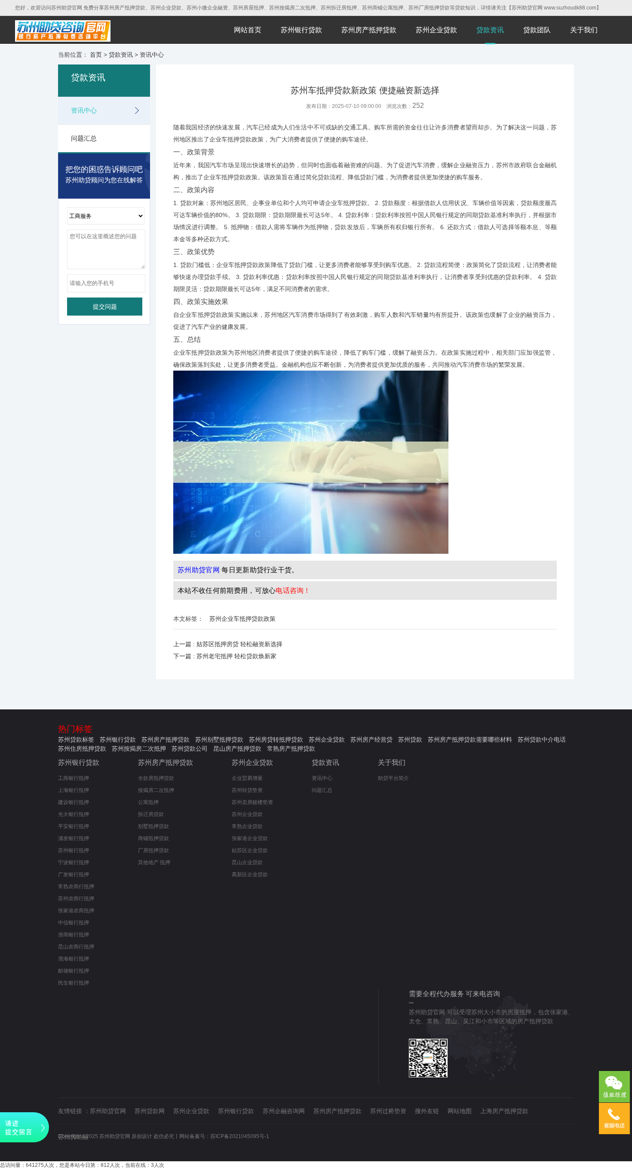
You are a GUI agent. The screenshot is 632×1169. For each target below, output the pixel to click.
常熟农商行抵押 (76, 887)
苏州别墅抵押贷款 (219, 739)
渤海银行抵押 (73, 959)
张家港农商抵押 (76, 911)
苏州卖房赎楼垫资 (252, 802)
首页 (96, 54)
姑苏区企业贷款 (250, 850)
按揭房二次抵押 (156, 790)
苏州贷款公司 (190, 748)
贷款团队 (537, 30)
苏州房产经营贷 (371, 739)
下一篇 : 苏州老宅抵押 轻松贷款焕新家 (224, 656)
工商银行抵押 (73, 778)
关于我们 (584, 30)
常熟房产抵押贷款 (291, 748)
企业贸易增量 (247, 778)
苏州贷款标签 (76, 739)
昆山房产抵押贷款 (237, 748)
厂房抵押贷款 (153, 850)
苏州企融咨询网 (284, 1111)
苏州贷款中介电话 (542, 739)
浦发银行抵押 (73, 838)
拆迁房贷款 (151, 814)
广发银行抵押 (73, 874)
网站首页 (247, 30)
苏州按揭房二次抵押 (139, 748)
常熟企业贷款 (247, 826)
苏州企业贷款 (436, 30)
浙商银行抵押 (73, 935)
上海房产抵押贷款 (504, 1111)
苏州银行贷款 (301, 30)
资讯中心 (152, 54)
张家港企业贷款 (250, 838)
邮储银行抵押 (73, 971)
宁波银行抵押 (73, 862)
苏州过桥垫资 (388, 1111)
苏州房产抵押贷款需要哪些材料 (470, 739)
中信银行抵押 (73, 923)
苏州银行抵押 (73, 850)
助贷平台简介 (393, 778)
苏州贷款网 (150, 1111)
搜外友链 (427, 1111)
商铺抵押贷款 (153, 838)
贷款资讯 (490, 30)
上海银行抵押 (73, 790)
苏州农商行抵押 (76, 899)
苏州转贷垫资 (247, 790)
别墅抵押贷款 (153, 826)
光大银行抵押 (73, 814)
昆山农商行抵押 (76, 947)
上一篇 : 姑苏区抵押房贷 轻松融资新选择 (227, 644)
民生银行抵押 (73, 983)
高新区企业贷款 (250, 874)
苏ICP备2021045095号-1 (239, 1136)
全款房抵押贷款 (156, 778)
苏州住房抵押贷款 (82, 748)
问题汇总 (84, 138)
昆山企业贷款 (247, 862)
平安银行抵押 (73, 826)
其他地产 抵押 (154, 862)
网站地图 (460, 1111)
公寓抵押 (148, 802)
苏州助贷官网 (108, 1111)
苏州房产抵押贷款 (368, 30)
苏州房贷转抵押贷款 (276, 739)
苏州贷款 (410, 739)
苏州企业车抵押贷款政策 (242, 618)
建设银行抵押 (73, 802)
